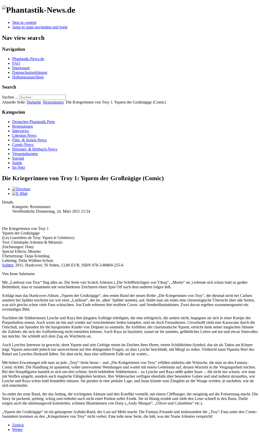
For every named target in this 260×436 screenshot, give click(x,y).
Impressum (21, 68)
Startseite (34, 102)
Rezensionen (53, 102)
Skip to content (24, 22)
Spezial (18, 158)
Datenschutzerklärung (29, 72)
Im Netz (18, 167)
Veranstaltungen (25, 154)
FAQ (16, 63)
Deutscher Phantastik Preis (33, 122)
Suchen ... (10, 97)
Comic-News (23, 144)
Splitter (7, 265)
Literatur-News (24, 135)
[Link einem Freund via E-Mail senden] (19, 193)
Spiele (17, 163)
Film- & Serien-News (29, 140)
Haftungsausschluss (28, 77)
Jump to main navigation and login (40, 27)
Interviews (20, 131)
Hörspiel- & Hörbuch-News (34, 149)
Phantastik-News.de (28, 59)
